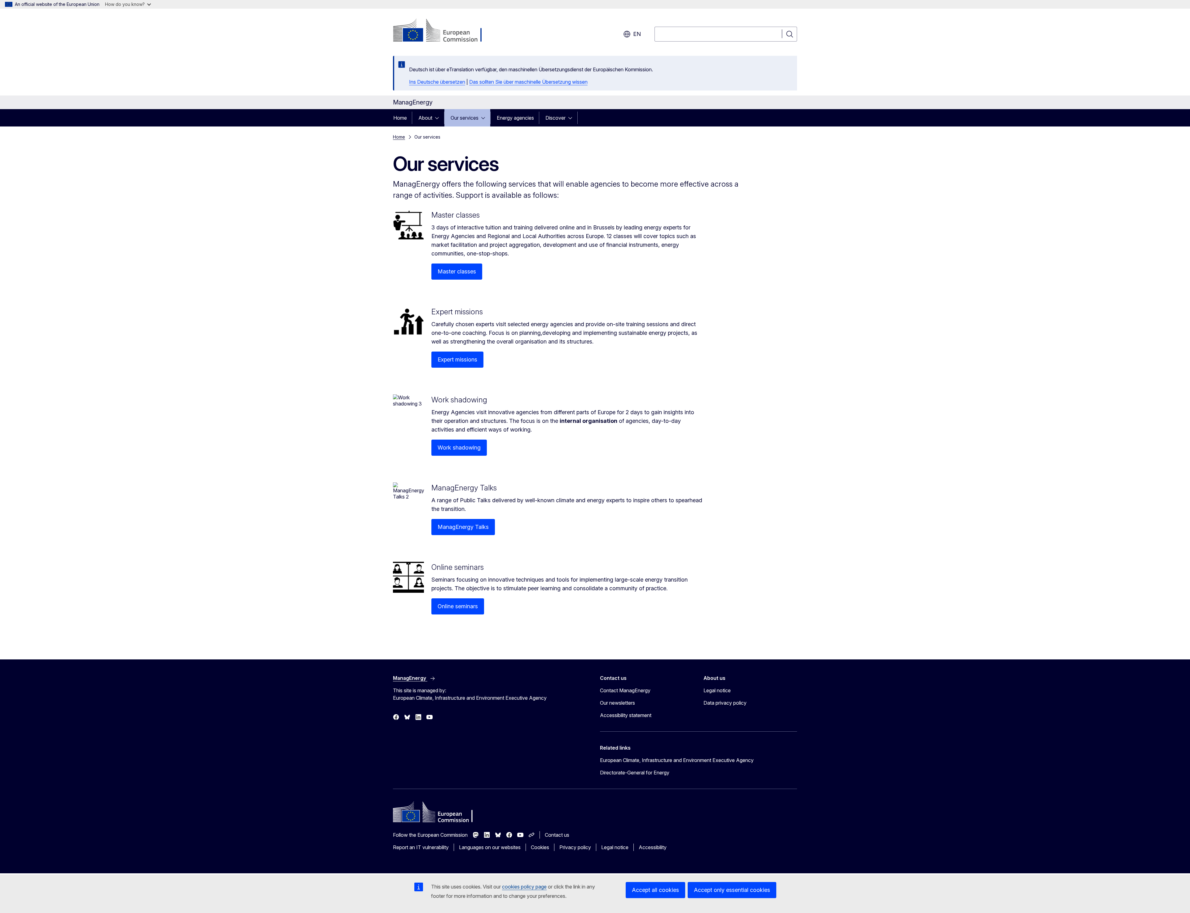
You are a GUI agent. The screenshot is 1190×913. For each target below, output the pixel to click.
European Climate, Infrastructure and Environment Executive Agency (677, 760)
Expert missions (457, 359)
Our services (464, 118)
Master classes (457, 271)
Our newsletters (617, 703)
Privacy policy (575, 847)
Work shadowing (459, 447)
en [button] (637, 34)
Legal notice (717, 690)
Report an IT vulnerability (421, 847)
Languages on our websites (490, 847)
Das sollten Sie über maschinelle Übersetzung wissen (528, 82)
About (425, 118)
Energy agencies (515, 118)
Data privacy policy (725, 703)
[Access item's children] (439, 117)
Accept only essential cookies (732, 890)
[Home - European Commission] (443, 31)
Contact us (557, 835)
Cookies (540, 847)
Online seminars (458, 606)
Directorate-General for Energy (634, 772)
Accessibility (653, 847)
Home (400, 118)
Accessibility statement (625, 715)
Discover (555, 118)
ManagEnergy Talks (463, 527)
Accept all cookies (655, 890)
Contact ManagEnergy (625, 690)
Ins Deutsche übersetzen (437, 82)
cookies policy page (524, 887)
